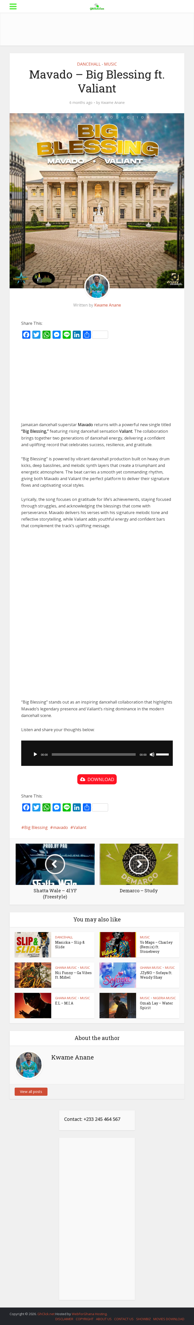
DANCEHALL (89, 64)
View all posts (31, 1091)
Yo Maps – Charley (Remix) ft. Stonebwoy (156, 947)
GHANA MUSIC (66, 967)
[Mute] (152, 754)
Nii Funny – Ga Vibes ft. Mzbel (73, 975)
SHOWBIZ (143, 1319)
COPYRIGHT (84, 1319)
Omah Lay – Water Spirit (156, 1005)
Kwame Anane (113, 102)
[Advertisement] (101, 29)
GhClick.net (46, 1314)
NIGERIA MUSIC (164, 998)
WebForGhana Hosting (89, 1314)
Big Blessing (36, 827)
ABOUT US (104, 1319)
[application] (97, 753)
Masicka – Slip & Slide (70, 944)
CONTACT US (124, 1319)
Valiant (79, 827)
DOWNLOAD (100, 779)
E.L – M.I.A (64, 1003)
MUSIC (110, 64)
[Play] (35, 754)
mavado (60, 827)
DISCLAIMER (64, 1319)
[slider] (163, 754)
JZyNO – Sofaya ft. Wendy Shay (156, 975)
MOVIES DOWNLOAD (168, 1319)
